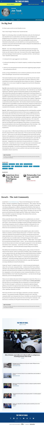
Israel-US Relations (18, 166)
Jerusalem (25, 166)
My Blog (13, 19)
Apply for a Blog (39, 19)
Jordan (31, 166)
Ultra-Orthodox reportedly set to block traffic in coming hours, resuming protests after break (22, 355)
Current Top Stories (22, 324)
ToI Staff (18, 365)
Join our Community (11, 4)
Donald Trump (11, 164)
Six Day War (5, 168)
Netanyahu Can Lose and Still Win (34, 177)
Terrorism (10, 168)
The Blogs (13, 8)
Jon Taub (16, 10)
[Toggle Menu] (1, 1)
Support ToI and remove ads (33, 4)
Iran (12, 166)
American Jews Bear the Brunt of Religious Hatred (12, 178)
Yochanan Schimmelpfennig (31, 180)
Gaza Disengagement (28, 164)
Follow (13, 13)
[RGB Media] (23, 424)
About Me (18, 19)
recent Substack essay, (13, 202)
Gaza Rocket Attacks (6, 166)
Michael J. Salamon (9, 182)
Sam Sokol (14, 365)
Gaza (21, 164)
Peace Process (36, 166)
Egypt (17, 164)
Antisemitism (5, 164)
